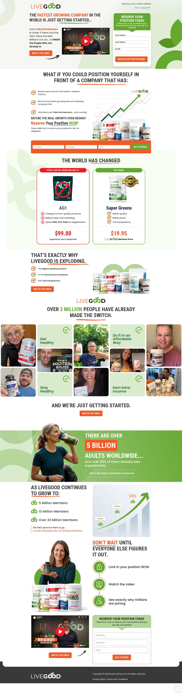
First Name (120, 35)
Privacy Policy (99, 679)
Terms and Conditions (117, 679)
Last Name (120, 42)
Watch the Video (41, 53)
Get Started (140, 147)
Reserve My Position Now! (131, 59)
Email (117, 49)
